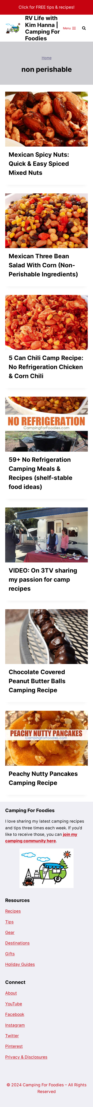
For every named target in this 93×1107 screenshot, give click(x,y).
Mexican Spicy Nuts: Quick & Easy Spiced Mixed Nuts (39, 163)
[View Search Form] (84, 28)
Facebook (14, 1014)
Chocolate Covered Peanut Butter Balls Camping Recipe (37, 681)
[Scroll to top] (11, 1091)
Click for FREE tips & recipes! (46, 7)
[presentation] (46, 119)
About (11, 993)
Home (46, 58)
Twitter (12, 1035)
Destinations (17, 943)
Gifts (10, 953)
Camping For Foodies (30, 810)
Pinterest (14, 1046)
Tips (9, 921)
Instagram (15, 1025)
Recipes (13, 911)
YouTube (13, 1003)
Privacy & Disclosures (26, 1057)
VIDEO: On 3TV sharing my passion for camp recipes (43, 579)
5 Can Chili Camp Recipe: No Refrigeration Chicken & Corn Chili (46, 367)
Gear (9, 932)
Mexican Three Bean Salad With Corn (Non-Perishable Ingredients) (43, 265)
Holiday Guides (20, 964)
